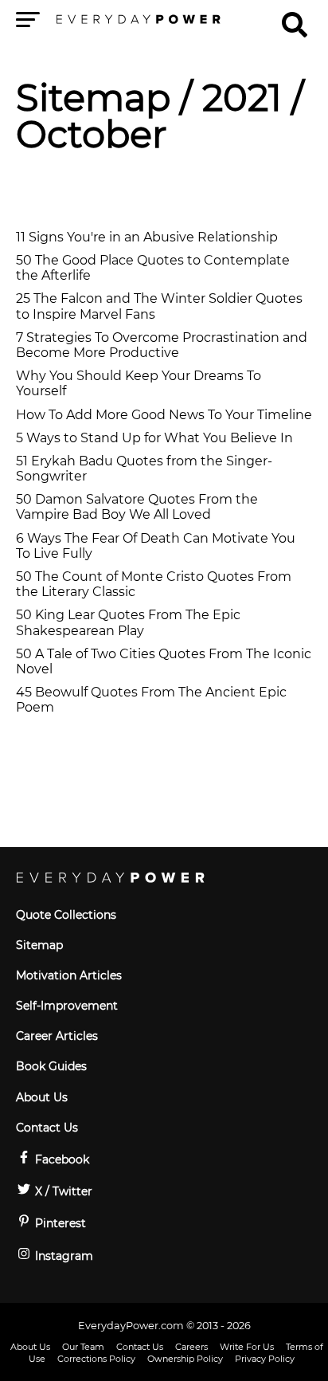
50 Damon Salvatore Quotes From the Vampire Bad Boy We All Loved (137, 507)
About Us (42, 1097)
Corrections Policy (96, 1358)
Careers (191, 1346)
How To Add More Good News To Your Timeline (164, 414)
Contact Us (47, 1127)
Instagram (62, 1256)
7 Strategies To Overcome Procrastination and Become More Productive (161, 345)
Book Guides (51, 1066)
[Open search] (294, 17)
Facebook (60, 1159)
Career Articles (57, 1036)
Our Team (83, 1346)
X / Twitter (62, 1191)
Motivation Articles (69, 975)
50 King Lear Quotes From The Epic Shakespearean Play (128, 622)
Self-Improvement (67, 1005)
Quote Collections (66, 915)
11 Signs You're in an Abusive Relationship (147, 237)
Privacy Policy (265, 1358)
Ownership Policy (185, 1358)
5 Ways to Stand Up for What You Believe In (154, 437)
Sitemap (93, 97)
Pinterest (59, 1223)
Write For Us (247, 1346)
